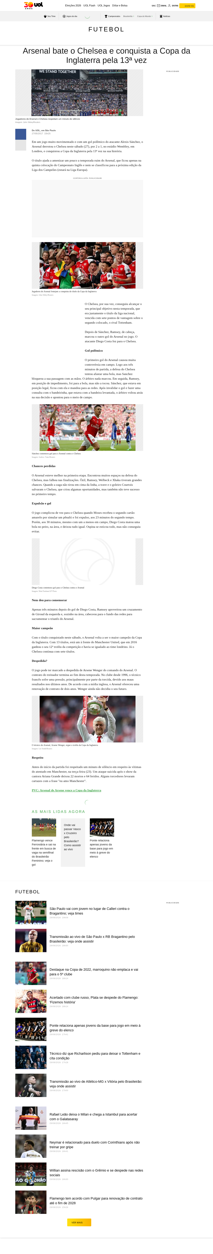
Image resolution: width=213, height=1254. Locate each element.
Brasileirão (128, 16)
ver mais (77, 1222)
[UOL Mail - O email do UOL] (162, 6)
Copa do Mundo (144, 16)
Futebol (106, 29)
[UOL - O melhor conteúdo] (33, 5)
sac (154, 6)
